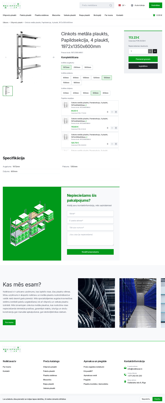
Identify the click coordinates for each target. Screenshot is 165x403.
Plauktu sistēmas (42, 15)
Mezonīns (56, 15)
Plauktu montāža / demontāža (96, 384)
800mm (105, 93)
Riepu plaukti (84, 15)
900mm (76, 78)
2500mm (77, 67)
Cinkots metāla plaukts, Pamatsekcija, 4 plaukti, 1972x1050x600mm (89, 136)
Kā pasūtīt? (88, 371)
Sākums (5, 22)
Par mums (109, 15)
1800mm (77, 83)
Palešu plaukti (25, 15)
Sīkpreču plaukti (9, 15)
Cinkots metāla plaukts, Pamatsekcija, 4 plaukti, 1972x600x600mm (89, 104)
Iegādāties (143, 66)
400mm (76, 93)
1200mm (96, 78)
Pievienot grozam (143, 59)
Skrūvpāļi (97, 15)
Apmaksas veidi (90, 375)
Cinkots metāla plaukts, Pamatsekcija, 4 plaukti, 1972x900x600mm (89, 120)
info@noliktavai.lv (135, 369)
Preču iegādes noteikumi (94, 367)
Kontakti (119, 15)
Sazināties (155, 5)
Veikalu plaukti (70, 15)
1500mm (66, 83)
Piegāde (87, 380)
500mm (86, 93)
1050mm (86, 78)
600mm (66, 78)
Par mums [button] (9, 322)
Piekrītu (157, 399)
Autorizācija (140, 5)
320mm (66, 93)
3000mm (87, 67)
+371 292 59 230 (135, 376)
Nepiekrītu (146, 399)
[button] (122, 5)
